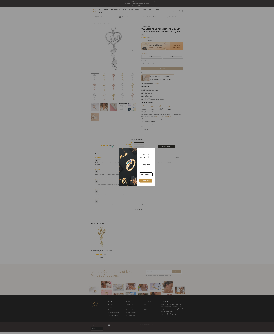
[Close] (153, 149)
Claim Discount (146, 180)
